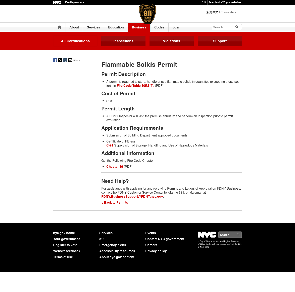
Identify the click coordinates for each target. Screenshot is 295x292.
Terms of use (63, 257)
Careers (151, 244)
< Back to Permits (114, 202)
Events (150, 232)
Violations (171, 40)
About (74, 27)
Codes (159, 27)
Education (116, 27)
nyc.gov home (64, 232)
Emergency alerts (112, 244)
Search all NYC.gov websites (225, 2)
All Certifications (75, 40)
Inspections (123, 40)
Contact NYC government (164, 238)
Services (93, 27)
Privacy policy (156, 251)
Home (59, 27)
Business (139, 27)
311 (204, 2)
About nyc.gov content (116, 257)
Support (220, 40)
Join (176, 27)
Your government (66, 238)
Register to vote (65, 244)
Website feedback (66, 251)
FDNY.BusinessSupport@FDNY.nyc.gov (132, 196)
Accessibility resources (117, 251)
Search (241, 235)
